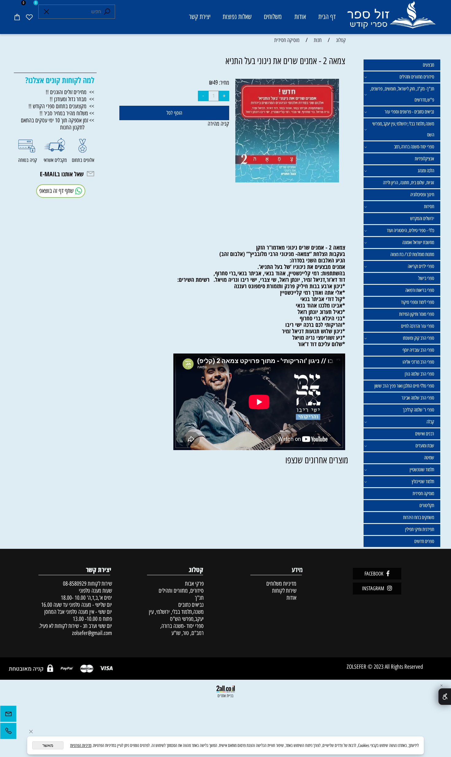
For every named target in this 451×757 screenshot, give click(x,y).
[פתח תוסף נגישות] (444, 696)
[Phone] (8, 732)
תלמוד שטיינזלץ (423, 481)
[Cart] (17, 17)
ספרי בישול (426, 278)
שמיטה (429, 458)
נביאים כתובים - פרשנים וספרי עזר (409, 112)
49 (215, 82)
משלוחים (273, 17)
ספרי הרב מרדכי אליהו (418, 362)
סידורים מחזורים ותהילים (416, 77)
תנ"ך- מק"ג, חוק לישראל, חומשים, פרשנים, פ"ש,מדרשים (402, 94)
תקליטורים (426, 505)
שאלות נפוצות (237, 17)
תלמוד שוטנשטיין (422, 469)
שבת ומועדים (424, 446)
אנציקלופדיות (424, 159)
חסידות (429, 206)
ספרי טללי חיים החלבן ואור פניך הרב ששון (404, 386)
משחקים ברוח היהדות (418, 517)
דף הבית (327, 17)
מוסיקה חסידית (423, 493)
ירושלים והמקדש (422, 218)
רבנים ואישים (424, 434)
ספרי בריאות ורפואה (419, 290)
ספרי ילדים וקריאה (421, 266)
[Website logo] (391, 18)
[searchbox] (76, 12)
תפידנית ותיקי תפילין (419, 529)
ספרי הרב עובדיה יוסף (418, 350)
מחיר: (223, 82)
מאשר (47, 745)
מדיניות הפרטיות (80, 745)
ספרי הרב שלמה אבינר (418, 398)
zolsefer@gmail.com (91, 633)
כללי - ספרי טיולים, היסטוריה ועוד (410, 230)
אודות (300, 17)
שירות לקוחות (284, 590)
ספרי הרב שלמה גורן (419, 374)
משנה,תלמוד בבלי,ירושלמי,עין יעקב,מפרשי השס (403, 129)
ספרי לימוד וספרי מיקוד (417, 302)
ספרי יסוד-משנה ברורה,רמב (414, 147)
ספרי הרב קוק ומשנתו (418, 338)
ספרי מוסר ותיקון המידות (416, 314)
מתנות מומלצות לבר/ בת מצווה (412, 254)
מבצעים (428, 65)
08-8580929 (75, 583)
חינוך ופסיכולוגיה (422, 194)
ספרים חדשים (424, 541)
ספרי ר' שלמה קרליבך (418, 410)
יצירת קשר (199, 17)
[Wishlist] (29, 17)
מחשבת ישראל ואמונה (418, 242)
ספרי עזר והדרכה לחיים (417, 326)
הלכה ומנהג (426, 171)
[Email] (8, 715)
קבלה (430, 422)
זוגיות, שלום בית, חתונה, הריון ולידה (408, 182)
